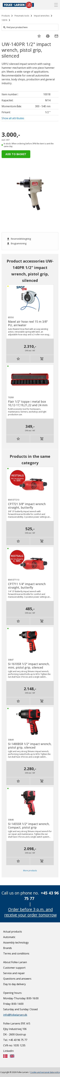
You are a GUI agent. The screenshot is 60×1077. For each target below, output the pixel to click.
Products (6, 15)
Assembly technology (16, 942)
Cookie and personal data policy (45, 1072)
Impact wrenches (41, 15)
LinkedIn (8, 1051)
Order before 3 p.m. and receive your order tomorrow (30, 912)
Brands (7, 948)
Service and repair (14, 973)
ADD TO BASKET (15, 154)
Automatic (9, 937)
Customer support (14, 967)
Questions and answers (17, 978)
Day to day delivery (14, 984)
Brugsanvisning (16, 243)
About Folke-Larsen (15, 962)
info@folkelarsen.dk (15, 1015)
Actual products (12, 931)
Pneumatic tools (22, 15)
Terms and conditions (16, 953)
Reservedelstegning (19, 238)
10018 (4, 20)
